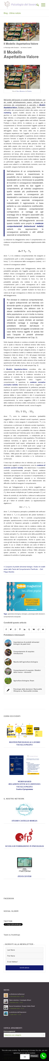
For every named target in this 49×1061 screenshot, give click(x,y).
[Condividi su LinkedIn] (24, 629)
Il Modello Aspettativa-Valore (21, 43)
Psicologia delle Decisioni (12, 47)
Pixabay (29, 91)
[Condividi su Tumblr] (29, 629)
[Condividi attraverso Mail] (43, 629)
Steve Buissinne (21, 91)
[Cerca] (36, 5)
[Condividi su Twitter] (11, 629)
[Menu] (42, 5)
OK (25, 1057)
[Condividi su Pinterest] (20, 629)
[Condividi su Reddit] (38, 629)
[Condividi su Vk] (34, 629)
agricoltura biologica (14, 614)
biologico (25, 614)
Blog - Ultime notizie (12, 13)
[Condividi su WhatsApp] (15, 629)
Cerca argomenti (9, 1031)
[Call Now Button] (43, 1056)
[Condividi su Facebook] (6, 629)
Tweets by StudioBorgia (12, 935)
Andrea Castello (27, 47)
